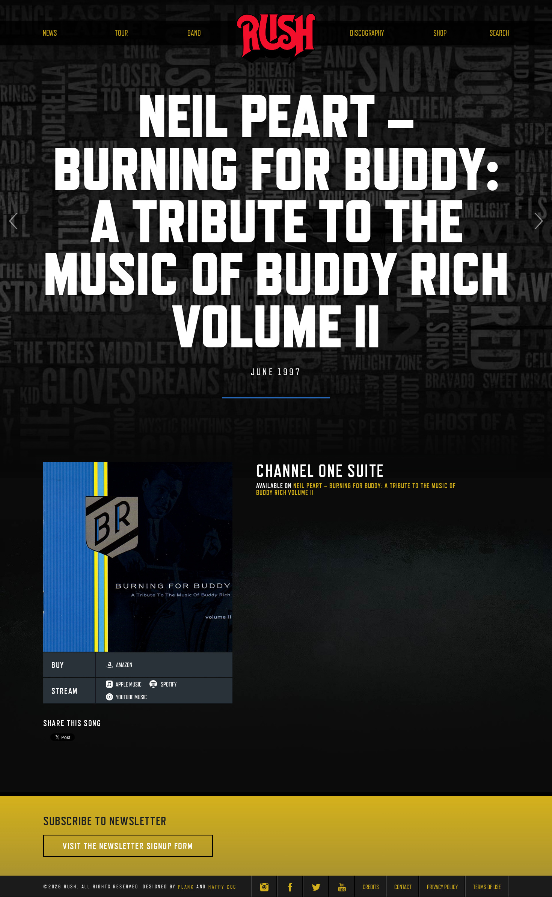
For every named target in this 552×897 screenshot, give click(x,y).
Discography (367, 33)
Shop (439, 33)
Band (194, 33)
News (50, 33)
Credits (371, 887)
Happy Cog (222, 886)
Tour (121, 33)
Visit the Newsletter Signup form (128, 845)
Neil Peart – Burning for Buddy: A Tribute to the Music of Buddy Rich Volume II (355, 489)
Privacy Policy (442, 887)
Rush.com (276, 38)
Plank (186, 886)
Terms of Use (487, 887)
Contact (403, 887)
